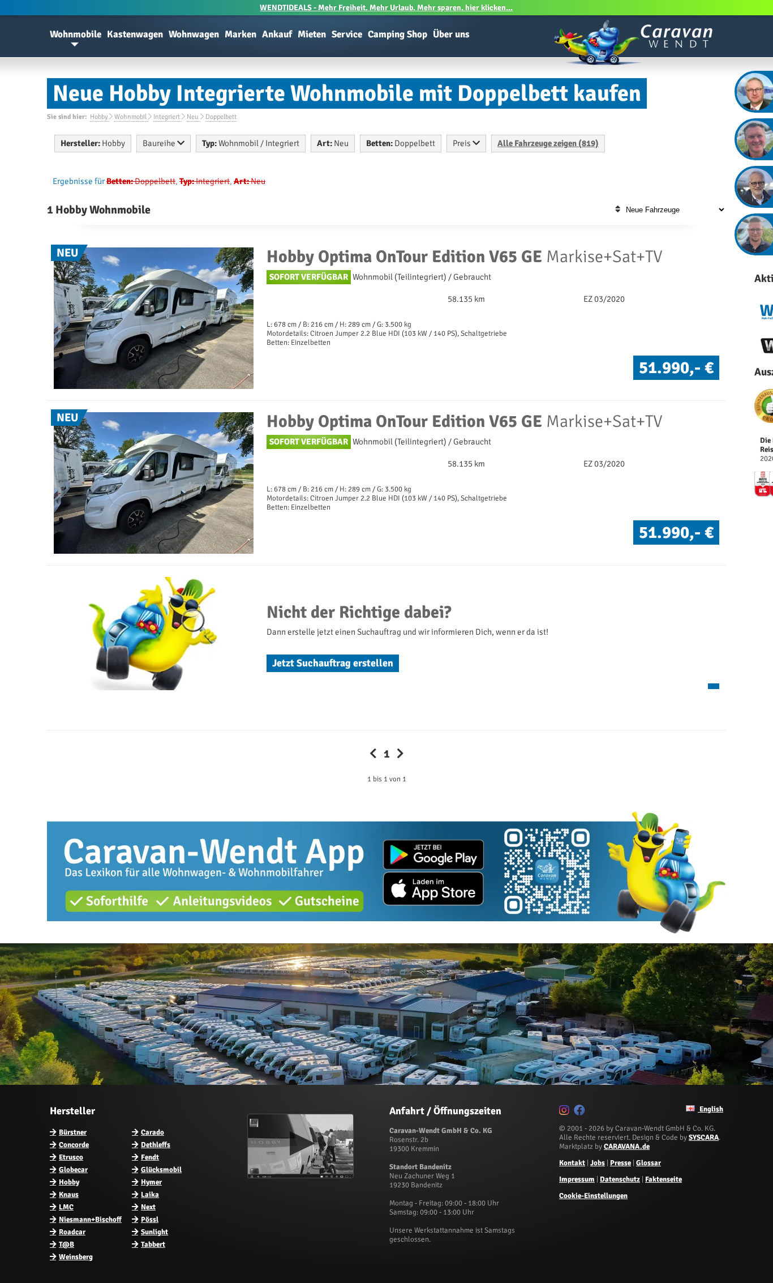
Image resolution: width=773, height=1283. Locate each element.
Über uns (451, 34)
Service (347, 34)
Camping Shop (397, 34)
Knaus (69, 1194)
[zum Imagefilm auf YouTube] (302, 1176)
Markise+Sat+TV (465, 256)
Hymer (151, 1182)
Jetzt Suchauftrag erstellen (332, 663)
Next (148, 1207)
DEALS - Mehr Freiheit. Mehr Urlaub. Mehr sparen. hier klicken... (386, 7)
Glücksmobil (161, 1169)
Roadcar (72, 1232)
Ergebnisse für (79, 181)
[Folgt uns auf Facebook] (581, 1112)
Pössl (149, 1219)
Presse (620, 1162)
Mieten (312, 34)
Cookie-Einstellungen (593, 1195)
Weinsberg (76, 1256)
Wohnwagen (194, 34)
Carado (152, 1132)
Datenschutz (620, 1179)
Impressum (577, 1179)
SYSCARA (704, 1137)
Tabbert (153, 1244)
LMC (66, 1207)
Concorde (74, 1144)
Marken (240, 34)
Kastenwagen (135, 34)
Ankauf (277, 34)
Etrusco (71, 1157)
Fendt (150, 1157)
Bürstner (73, 1132)
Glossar (648, 1162)
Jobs (597, 1162)
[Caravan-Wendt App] (386, 937)
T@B (66, 1244)
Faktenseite (663, 1179)
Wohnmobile (75, 34)
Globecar (73, 1169)
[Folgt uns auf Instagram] (565, 1112)
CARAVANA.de (627, 1146)
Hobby (69, 1182)
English (710, 1109)
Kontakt (572, 1162)
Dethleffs (155, 1144)
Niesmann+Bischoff (90, 1219)
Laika (150, 1194)
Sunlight (154, 1232)
